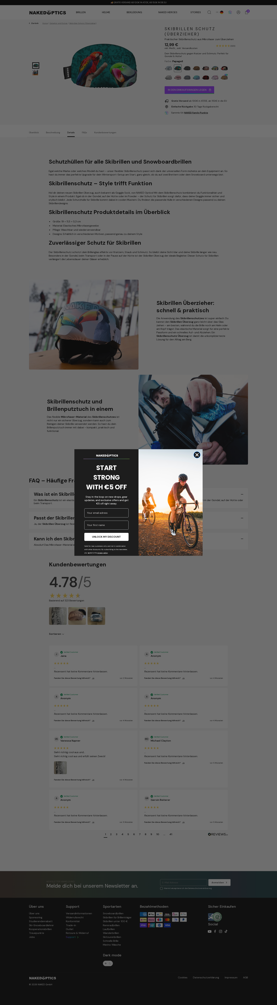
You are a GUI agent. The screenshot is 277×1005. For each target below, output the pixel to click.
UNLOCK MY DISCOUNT (106, 536)
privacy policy (102, 553)
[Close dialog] (197, 455)
